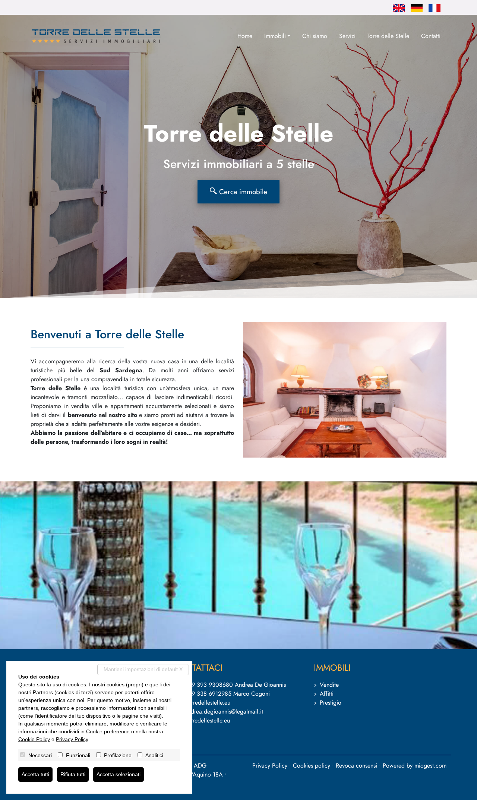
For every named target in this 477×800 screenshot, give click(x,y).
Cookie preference (108, 731)
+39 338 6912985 (207, 693)
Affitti (327, 693)
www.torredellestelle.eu (201, 720)
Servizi (347, 36)
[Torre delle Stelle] (96, 36)
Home (244, 36)
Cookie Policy (34, 739)
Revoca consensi (356, 765)
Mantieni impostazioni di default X (143, 669)
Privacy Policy (269, 765)
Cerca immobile (242, 191)
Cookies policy (311, 765)
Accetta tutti (35, 774)
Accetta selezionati (118, 774)
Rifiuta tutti (72, 774)
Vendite (329, 684)
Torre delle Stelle (388, 36)
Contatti (430, 36)
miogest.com (430, 765)
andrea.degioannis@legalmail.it (224, 711)
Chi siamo (314, 36)
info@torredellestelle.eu (201, 702)
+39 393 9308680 (208, 684)
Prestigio (330, 702)
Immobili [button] (275, 36)
